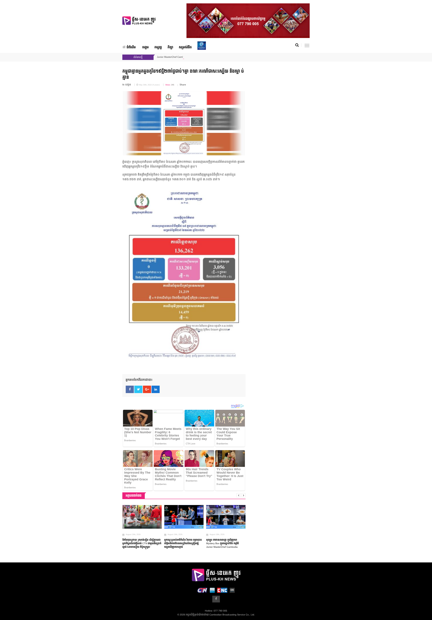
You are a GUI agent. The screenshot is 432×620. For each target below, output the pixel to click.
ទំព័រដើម (131, 47)
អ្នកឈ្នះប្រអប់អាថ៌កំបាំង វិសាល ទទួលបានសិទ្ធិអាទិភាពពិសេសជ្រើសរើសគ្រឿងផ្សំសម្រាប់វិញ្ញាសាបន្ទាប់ (146, 543)
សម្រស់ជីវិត (185, 47)
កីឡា (170, 47)
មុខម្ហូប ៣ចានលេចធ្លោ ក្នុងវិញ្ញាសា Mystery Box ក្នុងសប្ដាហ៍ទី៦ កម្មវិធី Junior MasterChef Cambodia (185, 543)
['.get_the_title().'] (147, 517)
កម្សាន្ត (158, 47)
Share (183, 85)
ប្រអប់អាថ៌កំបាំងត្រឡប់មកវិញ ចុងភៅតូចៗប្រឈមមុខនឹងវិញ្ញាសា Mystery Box (230, 542)
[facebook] (216, 599)
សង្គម (145, 47)
